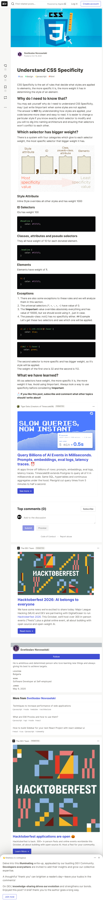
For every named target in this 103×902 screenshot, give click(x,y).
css (20, 76)
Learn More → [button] (22, 851)
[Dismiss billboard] (99, 858)
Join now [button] (9, 896)
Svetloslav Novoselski (35, 53)
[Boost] (5, 97)
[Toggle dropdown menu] (93, 406)
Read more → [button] (26, 631)
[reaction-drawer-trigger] (5, 67)
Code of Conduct (48, 536)
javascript (41, 76)
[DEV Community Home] (4, 3)
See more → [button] (26, 491)
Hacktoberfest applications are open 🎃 (44, 836)
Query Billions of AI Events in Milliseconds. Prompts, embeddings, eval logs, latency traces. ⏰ (54, 459)
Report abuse (66, 536)
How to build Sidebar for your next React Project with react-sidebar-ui (48, 730)
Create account (91, 3)
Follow (56, 656)
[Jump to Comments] (5, 77)
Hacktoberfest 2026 (29, 616)
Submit (28, 528)
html (51, 76)
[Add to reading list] (5, 88)
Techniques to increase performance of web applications (41, 707)
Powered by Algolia (55, 4)
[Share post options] (5, 107)
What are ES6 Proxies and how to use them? (35, 718)
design (29, 76)
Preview (42, 528)
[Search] (12, 3)
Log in (74, 3)
